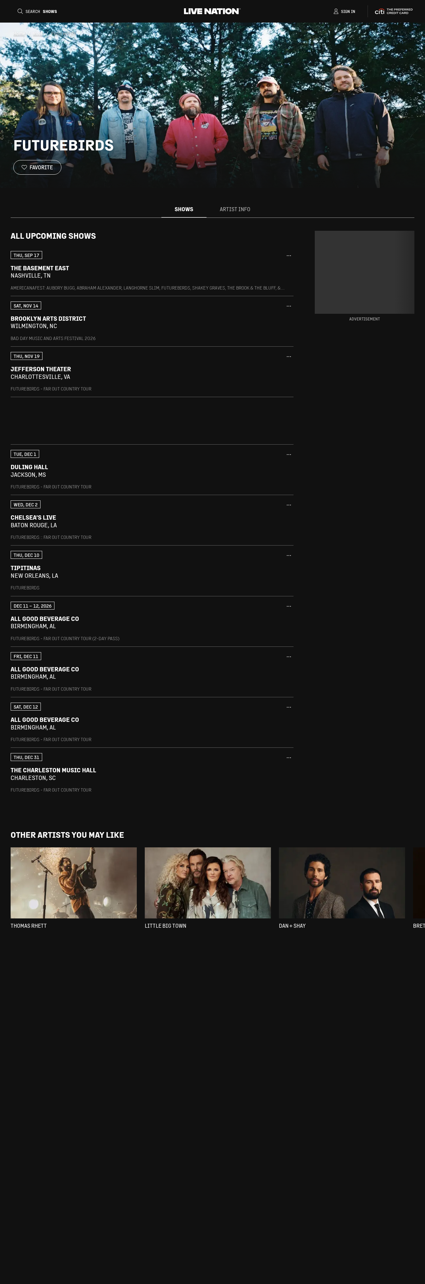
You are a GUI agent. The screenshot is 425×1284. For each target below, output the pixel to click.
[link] (152, 271)
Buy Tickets (264, 271)
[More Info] (289, 255)
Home (19, 33)
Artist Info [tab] (235, 209)
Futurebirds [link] (63, 33)
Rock (38, 33)
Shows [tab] (184, 209)
